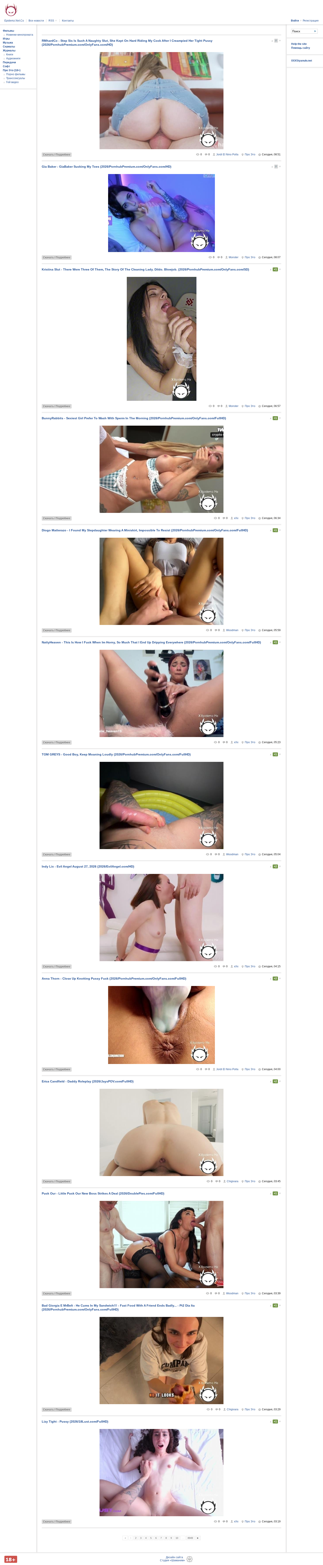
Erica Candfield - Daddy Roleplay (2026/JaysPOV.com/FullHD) (88, 1081)
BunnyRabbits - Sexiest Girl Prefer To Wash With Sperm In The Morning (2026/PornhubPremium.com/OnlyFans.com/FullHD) (134, 418)
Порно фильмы (15, 74)
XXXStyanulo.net (301, 60)
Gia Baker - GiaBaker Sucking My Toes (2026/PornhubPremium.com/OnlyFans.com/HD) (106, 166)
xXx (236, 518)
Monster (233, 257)
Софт (6, 66)
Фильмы (8, 30)
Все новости (36, 20)
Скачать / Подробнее (56, 154)
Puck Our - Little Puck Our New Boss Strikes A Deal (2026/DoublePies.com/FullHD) (103, 1193)
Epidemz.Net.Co (14, 20)
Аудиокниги (13, 58)
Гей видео (12, 82)
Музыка (8, 42)
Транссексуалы (15, 78)
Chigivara (232, 1181)
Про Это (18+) (11, 70)
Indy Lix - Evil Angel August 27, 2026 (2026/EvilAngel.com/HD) (88, 866)
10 (177, 1538)
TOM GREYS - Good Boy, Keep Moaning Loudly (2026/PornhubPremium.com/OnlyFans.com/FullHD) (116, 754)
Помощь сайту (300, 47)
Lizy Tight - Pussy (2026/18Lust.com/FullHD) (75, 1421)
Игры (6, 38)
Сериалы (9, 46)
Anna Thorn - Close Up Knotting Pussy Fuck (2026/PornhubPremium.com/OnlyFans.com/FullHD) (114, 978)
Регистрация (311, 20)
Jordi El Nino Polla (227, 154)
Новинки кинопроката (19, 34)
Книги (9, 54)
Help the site (299, 43)
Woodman (232, 630)
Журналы (9, 50)
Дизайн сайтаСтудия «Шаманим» (172, 1559)
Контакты (68, 20)
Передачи (9, 62)
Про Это (250, 154)
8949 (190, 1538)
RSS (53, 20)
